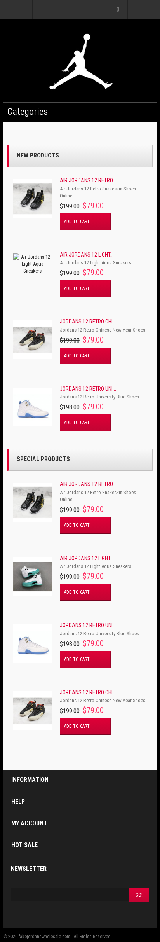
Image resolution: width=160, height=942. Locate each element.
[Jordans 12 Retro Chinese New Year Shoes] (32, 339)
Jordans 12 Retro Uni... (88, 389)
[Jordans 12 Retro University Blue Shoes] (32, 407)
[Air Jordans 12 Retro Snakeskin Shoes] (32, 198)
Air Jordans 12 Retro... (88, 180)
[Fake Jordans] (80, 60)
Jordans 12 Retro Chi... (88, 321)
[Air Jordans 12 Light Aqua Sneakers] (32, 264)
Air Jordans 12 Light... (87, 255)
